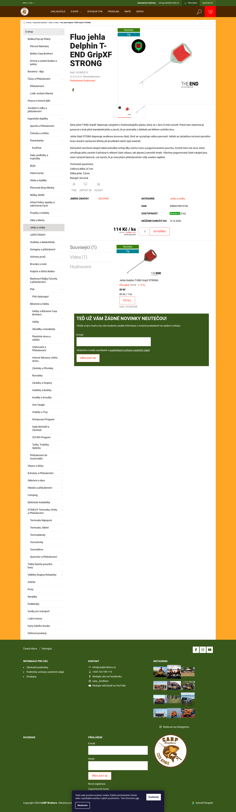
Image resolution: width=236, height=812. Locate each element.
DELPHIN (104, 198)
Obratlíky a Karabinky (43, 329)
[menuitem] (58, 11)
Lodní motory (35, 618)
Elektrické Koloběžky (39, 502)
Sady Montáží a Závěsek (40, 428)
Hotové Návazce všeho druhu (45, 359)
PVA (32, 289)
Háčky (35, 321)
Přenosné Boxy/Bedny (42, 187)
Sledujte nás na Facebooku (107, 676)
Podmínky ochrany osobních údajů (45, 671)
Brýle (33, 165)
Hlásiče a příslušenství (40, 487)
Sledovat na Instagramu (176, 726)
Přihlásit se (88, 358)
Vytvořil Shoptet (204, 802)
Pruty (30, 589)
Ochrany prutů (37, 256)
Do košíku (159, 231)
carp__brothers (100, 681)
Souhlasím (153, 797)
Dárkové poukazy (37, 633)
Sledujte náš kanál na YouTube (109, 685)
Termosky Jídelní (39, 527)
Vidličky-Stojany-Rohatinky (42, 574)
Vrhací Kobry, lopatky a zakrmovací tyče (42, 204)
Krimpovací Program (43, 419)
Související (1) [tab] (83, 247)
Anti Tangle (38, 404)
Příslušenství (37, 86)
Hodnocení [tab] (80, 266)
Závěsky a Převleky (42, 368)
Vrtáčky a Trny (40, 412)
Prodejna (31, 676)
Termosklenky (37, 534)
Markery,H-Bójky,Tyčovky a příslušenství (43, 280)
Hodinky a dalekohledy (42, 242)
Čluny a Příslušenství (39, 78)
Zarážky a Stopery (42, 382)
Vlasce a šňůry (36, 465)
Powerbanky (37, 140)
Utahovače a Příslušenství (39, 349)
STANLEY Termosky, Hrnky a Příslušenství (42, 511)
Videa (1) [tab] (78, 257)
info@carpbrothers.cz (104, 667)
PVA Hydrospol (40, 296)
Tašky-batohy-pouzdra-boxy (40, 566)
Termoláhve (36, 549)
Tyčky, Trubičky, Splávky (40, 446)
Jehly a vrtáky (37, 227)
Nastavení (82, 805)
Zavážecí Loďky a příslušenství (37, 110)
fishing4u (47, 648)
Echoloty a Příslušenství (40, 473)
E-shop (29, 31)
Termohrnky (36, 542)
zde (137, 798)
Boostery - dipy (36, 71)
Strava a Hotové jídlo (39, 100)
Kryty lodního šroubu (39, 625)
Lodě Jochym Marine (41, 93)
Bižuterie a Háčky (39, 303)
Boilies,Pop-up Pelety (39, 38)
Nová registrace (97, 783)
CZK (31, 3)
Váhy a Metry (37, 220)
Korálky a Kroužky (42, 397)
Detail (127, 300)
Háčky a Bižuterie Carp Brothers (44, 313)
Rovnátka (37, 375)
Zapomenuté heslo (98, 788)
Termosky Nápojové (41, 520)
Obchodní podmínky (37, 667)
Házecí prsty (37, 173)
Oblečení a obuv (36, 480)
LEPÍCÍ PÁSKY (37, 234)
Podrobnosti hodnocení (82, 80)
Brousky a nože (38, 264)
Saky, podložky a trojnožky (39, 157)
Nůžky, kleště (37, 195)
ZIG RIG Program (41, 437)
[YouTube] (210, 650)
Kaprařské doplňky (38, 118)
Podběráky (33, 603)
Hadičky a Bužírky (42, 390)
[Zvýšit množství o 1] (147, 229)
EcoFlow (36, 147)
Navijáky (32, 596)
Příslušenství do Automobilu (38, 457)
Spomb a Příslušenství (42, 125)
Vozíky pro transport (39, 611)
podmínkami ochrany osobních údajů (130, 350)
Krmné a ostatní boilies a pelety (43, 62)
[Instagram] (203, 650)
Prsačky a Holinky (39, 212)
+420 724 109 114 (102, 671)
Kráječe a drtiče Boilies (42, 271)
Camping (33, 495)
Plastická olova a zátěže (41, 338)
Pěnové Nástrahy (39, 46)
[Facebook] (73, 90)
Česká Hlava (30, 648)
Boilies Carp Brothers (41, 53)
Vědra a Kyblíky (38, 180)
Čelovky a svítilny (39, 133)
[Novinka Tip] (141, 261)
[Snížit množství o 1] (147, 233)
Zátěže (31, 582)
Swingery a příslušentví (42, 249)
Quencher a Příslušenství (43, 556)
